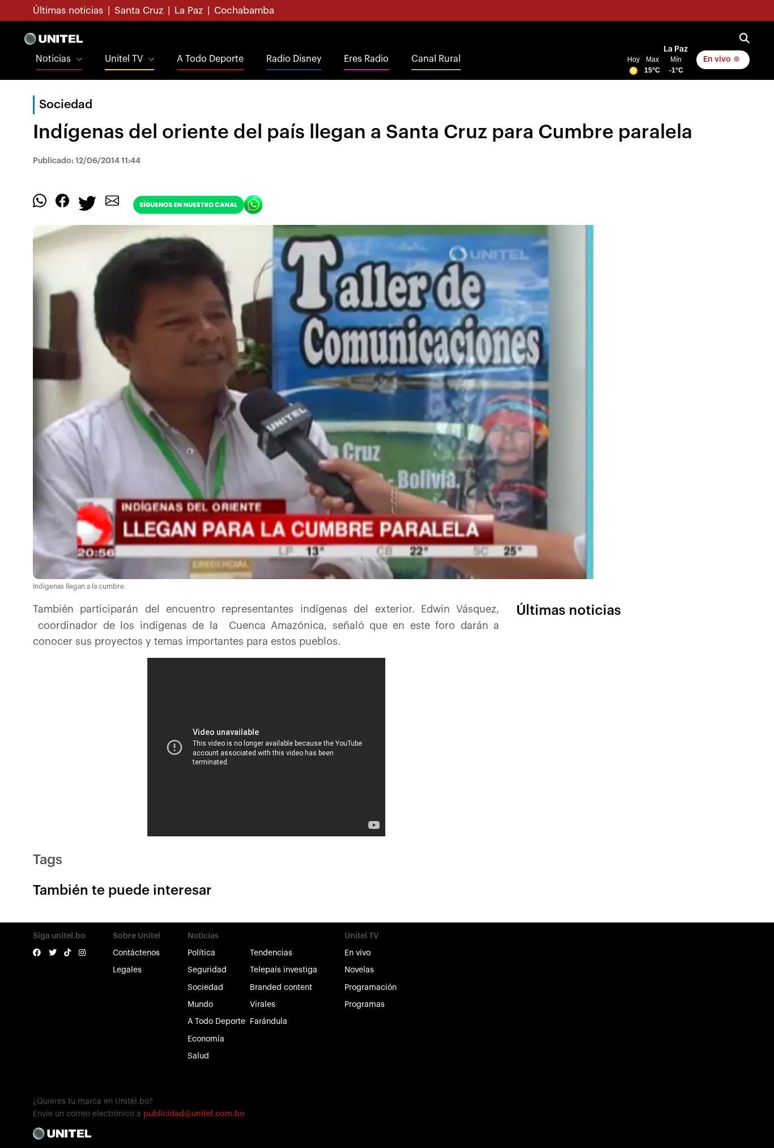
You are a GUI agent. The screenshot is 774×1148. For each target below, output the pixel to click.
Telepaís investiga (283, 970)
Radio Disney (293, 58)
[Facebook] (62, 200)
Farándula (268, 1022)
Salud (198, 1056)
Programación (371, 988)
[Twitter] (87, 202)
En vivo (718, 59)
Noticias (53, 58)
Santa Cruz (138, 10)
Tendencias (271, 953)
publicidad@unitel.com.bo (194, 1114)
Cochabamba (244, 10)
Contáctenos (136, 953)
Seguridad (207, 970)
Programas (365, 1005)
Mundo (200, 1005)
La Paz (189, 10)
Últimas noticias (68, 10)
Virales (262, 1005)
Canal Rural (436, 58)
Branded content (281, 988)
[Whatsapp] (39, 200)
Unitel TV (124, 58)
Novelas (359, 970)
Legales (127, 970)
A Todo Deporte (210, 58)
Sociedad (205, 988)
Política (201, 953)
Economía (206, 1039)
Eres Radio (366, 58)
